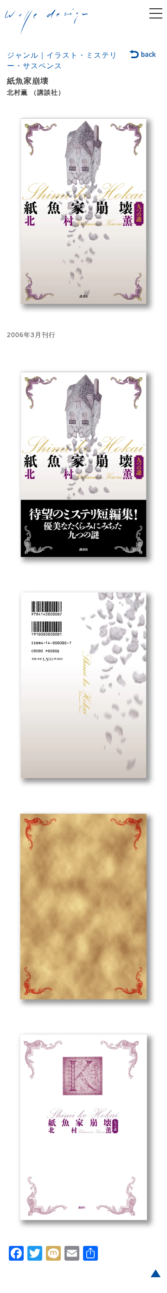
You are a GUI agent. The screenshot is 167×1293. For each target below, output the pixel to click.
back (143, 55)
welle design (46, 22)
